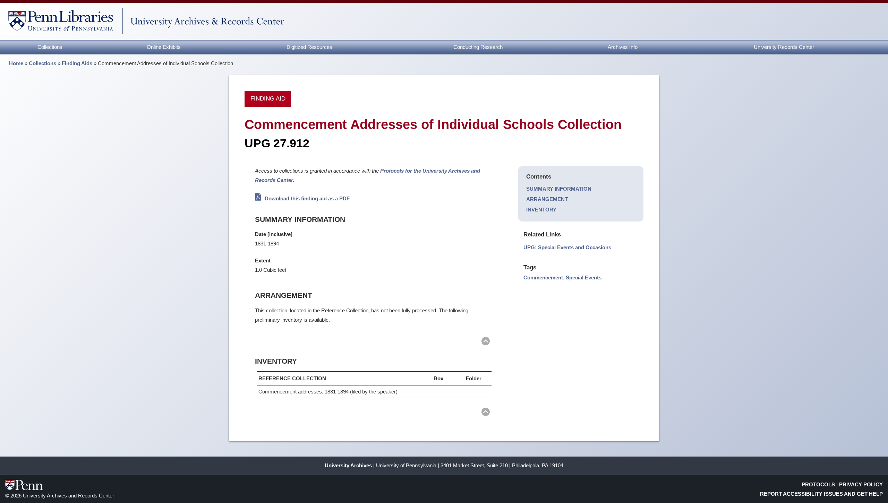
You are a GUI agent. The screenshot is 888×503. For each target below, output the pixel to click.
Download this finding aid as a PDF (306, 198)
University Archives (348, 465)
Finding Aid (267, 98)
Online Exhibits (164, 47)
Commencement (543, 277)
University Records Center (784, 47)
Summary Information (558, 189)
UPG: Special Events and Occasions (567, 247)
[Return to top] (485, 342)
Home (16, 63)
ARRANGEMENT (547, 199)
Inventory (541, 210)
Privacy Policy (861, 484)
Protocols (818, 484)
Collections (49, 47)
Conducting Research (478, 47)
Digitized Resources (309, 47)
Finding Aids (77, 63)
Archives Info (623, 47)
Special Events (583, 277)
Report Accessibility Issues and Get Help (821, 494)
